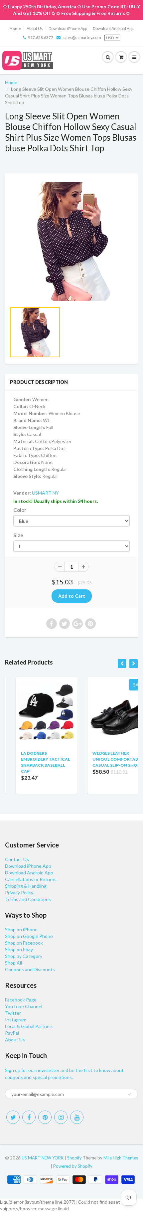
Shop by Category (23, 956)
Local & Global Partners (29, 1026)
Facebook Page (21, 999)
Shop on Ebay (19, 949)
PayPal (12, 1033)
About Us (35, 28)
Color (19, 510)
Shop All (13, 963)
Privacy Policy (19, 892)
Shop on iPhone (21, 929)
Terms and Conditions (28, 899)
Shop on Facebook (24, 943)
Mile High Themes (120, 1157)
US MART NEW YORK (43, 1157)
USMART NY (45, 493)
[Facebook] (29, 1117)
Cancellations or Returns (31, 879)
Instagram (15, 1019)
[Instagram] (61, 1117)
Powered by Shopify (72, 1166)
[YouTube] (76, 1117)
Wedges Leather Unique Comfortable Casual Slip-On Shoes (107, 759)
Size (18, 535)
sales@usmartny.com (82, 37)
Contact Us (17, 859)
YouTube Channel (23, 1006)
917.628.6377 (40, 37)
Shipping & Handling (26, 886)
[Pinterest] (45, 1117)
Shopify (74, 1157)
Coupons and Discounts (30, 969)
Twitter (13, 1013)
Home (15, 28)
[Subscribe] (129, 1094)
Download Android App (113, 28)
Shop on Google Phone (29, 936)
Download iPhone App (68, 28)
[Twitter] (13, 1117)
